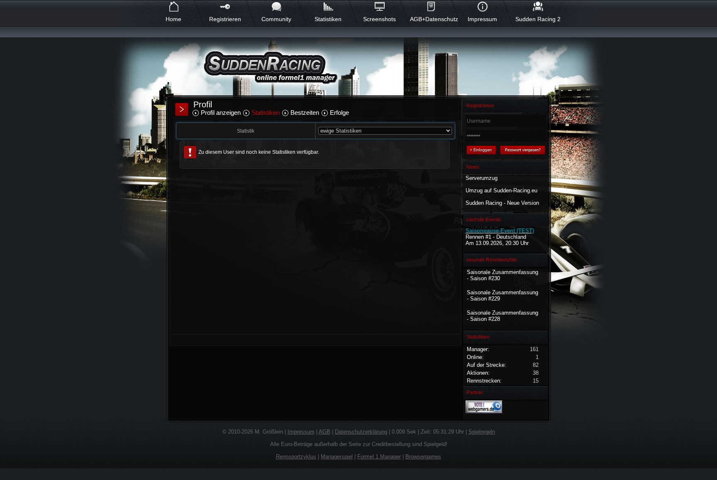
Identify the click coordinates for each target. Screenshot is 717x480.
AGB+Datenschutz (430, 19)
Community (276, 19)
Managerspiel (337, 456)
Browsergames (423, 456)
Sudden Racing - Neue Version (502, 203)
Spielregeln (481, 432)
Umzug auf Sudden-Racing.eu (501, 190)
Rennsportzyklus (296, 456)
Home (173, 19)
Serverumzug (482, 178)
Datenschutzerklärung (361, 432)
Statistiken (328, 19)
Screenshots (379, 19)
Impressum (482, 19)
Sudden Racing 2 (538, 19)
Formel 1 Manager (379, 456)
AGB (324, 432)
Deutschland (511, 237)
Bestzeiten (304, 112)
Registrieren (225, 19)
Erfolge (339, 112)
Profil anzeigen (221, 112)
